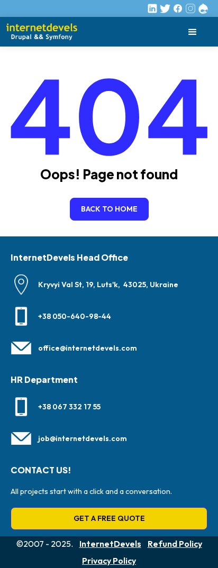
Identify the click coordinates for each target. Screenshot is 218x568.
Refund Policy (175, 543)
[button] (192, 32)
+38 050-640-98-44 (74, 316)
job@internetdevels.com (82, 438)
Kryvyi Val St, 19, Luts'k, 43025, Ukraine (108, 284)
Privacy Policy (109, 560)
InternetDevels (110, 543)
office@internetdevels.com (87, 348)
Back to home (109, 209)
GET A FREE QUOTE (109, 518)
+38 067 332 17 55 (69, 406)
